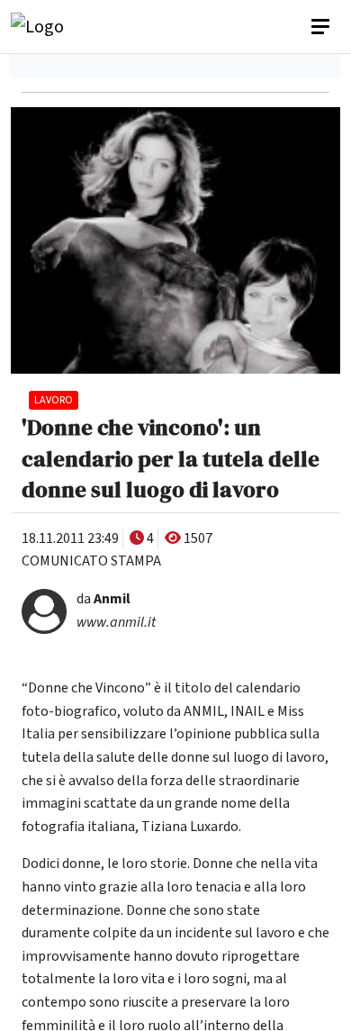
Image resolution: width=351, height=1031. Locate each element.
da (103, 599)
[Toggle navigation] (322, 27)
